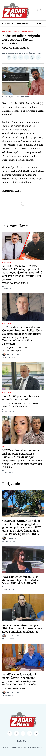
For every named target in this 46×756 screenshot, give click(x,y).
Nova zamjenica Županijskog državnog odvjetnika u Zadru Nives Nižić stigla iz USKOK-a (20, 580)
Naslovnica (7, 23)
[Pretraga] (41, 10)
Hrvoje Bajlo (13, 354)
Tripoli (40, 747)
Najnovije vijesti (24, 23)
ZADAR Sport (27, 32)
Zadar (38, 23)
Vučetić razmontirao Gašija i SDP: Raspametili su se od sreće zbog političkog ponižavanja (22, 628)
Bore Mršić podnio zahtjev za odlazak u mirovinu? (20, 397)
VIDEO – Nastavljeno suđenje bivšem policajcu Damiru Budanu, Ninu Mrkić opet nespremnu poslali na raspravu (22, 455)
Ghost (34, 747)
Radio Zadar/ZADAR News (12, 53)
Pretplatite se (23, 741)
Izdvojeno (7, 32)
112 (3, 447)
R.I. (3, 409)
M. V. (4, 286)
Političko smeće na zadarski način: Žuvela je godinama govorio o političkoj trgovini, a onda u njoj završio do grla (21, 679)
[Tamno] (38, 10)
